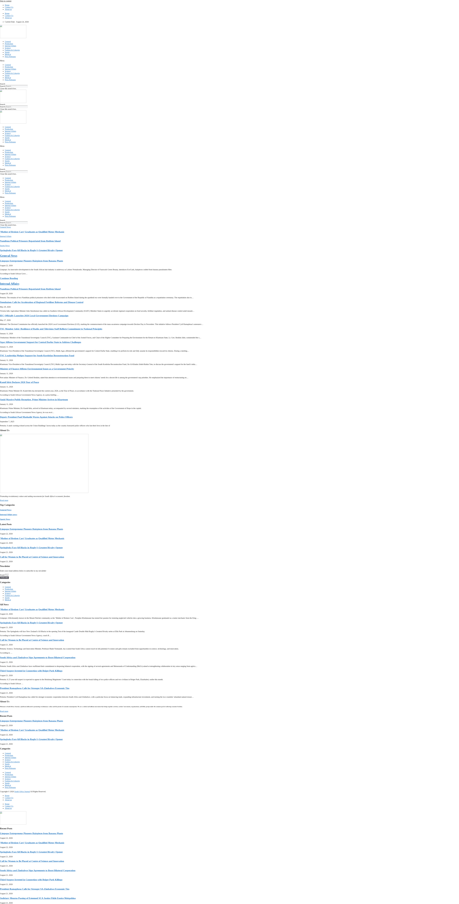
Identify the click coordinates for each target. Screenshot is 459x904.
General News (8, 255)
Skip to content (5, 1)
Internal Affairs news (8, 515)
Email (2, 575)
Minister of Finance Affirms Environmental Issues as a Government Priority (37, 369)
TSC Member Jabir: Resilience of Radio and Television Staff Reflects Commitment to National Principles (51, 329)
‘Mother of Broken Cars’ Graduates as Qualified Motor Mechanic (32, 232)
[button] (229, 61)
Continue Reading (9, 278)
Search (2, 86)
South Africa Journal (22, 792)
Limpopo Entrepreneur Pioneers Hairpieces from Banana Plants (31, 261)
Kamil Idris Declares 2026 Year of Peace (19, 382)
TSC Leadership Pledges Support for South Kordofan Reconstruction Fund (37, 355)
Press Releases (10, 57)
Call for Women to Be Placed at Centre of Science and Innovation (32, 557)
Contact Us (9, 7)
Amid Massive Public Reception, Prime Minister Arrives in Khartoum (34, 399)
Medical (8, 54)
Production (9, 44)
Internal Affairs (10, 46)
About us (8, 9)
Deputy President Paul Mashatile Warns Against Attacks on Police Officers (36, 417)
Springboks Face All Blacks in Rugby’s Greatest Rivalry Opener (31, 250)
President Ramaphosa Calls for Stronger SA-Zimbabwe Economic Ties (34, 688)
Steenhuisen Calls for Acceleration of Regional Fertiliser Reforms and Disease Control (41, 302)
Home (7, 5)
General (8, 42)
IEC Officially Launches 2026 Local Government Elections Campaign (34, 315)
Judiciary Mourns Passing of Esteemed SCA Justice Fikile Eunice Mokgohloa (38, 898)
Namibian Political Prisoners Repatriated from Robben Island (30, 241)
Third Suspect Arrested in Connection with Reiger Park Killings (31, 671)
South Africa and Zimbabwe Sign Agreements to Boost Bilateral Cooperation (37, 657)
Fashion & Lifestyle (12, 50)
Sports (7, 52)
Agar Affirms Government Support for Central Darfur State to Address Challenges (40, 342)
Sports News (5, 519)
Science (8, 48)
